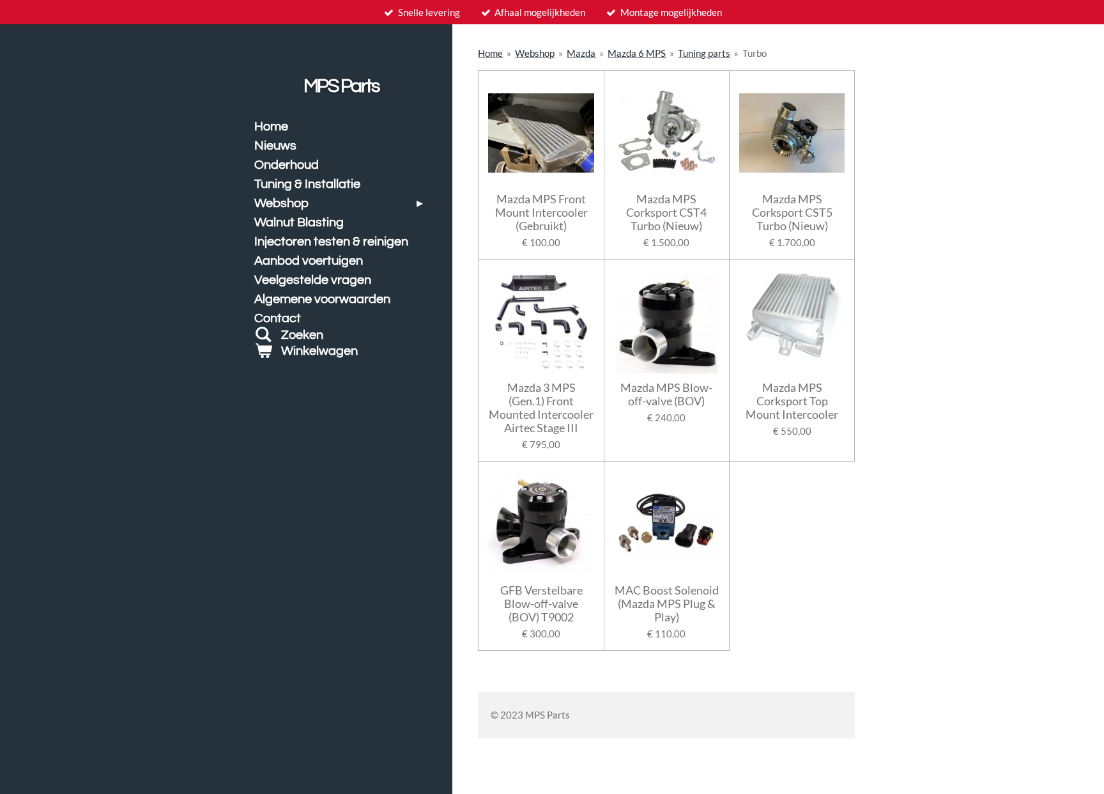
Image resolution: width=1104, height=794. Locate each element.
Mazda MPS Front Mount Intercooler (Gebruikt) (541, 212)
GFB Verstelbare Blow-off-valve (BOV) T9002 (541, 604)
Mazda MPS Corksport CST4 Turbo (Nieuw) (666, 212)
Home (490, 53)
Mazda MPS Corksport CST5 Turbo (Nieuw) (792, 212)
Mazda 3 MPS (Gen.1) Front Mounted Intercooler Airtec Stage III (541, 408)
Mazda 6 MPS (637, 53)
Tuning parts (704, 53)
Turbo (754, 53)
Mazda (581, 53)
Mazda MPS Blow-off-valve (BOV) (666, 394)
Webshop (535, 53)
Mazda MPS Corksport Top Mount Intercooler (792, 401)
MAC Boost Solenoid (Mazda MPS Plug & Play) (667, 604)
